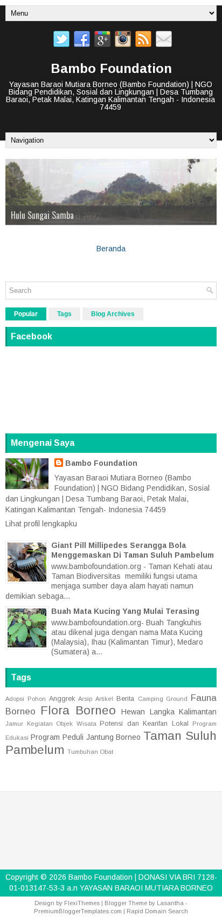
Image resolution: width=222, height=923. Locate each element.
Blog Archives (113, 313)
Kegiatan (40, 722)
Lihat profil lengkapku (41, 523)
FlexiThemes (82, 902)
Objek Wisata (76, 722)
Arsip (85, 697)
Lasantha (170, 902)
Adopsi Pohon (25, 697)
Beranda (111, 248)
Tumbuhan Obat (90, 751)
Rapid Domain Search (157, 910)
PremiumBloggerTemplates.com (78, 910)
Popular (26, 313)
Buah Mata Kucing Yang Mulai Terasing (125, 610)
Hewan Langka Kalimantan (169, 711)
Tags (64, 313)
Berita (125, 697)
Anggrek (62, 697)
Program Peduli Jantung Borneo (86, 736)
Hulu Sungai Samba (42, 215)
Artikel (104, 697)
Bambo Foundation (111, 68)
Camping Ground (163, 697)
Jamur (14, 722)
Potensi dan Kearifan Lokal (144, 722)
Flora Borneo (77, 710)
